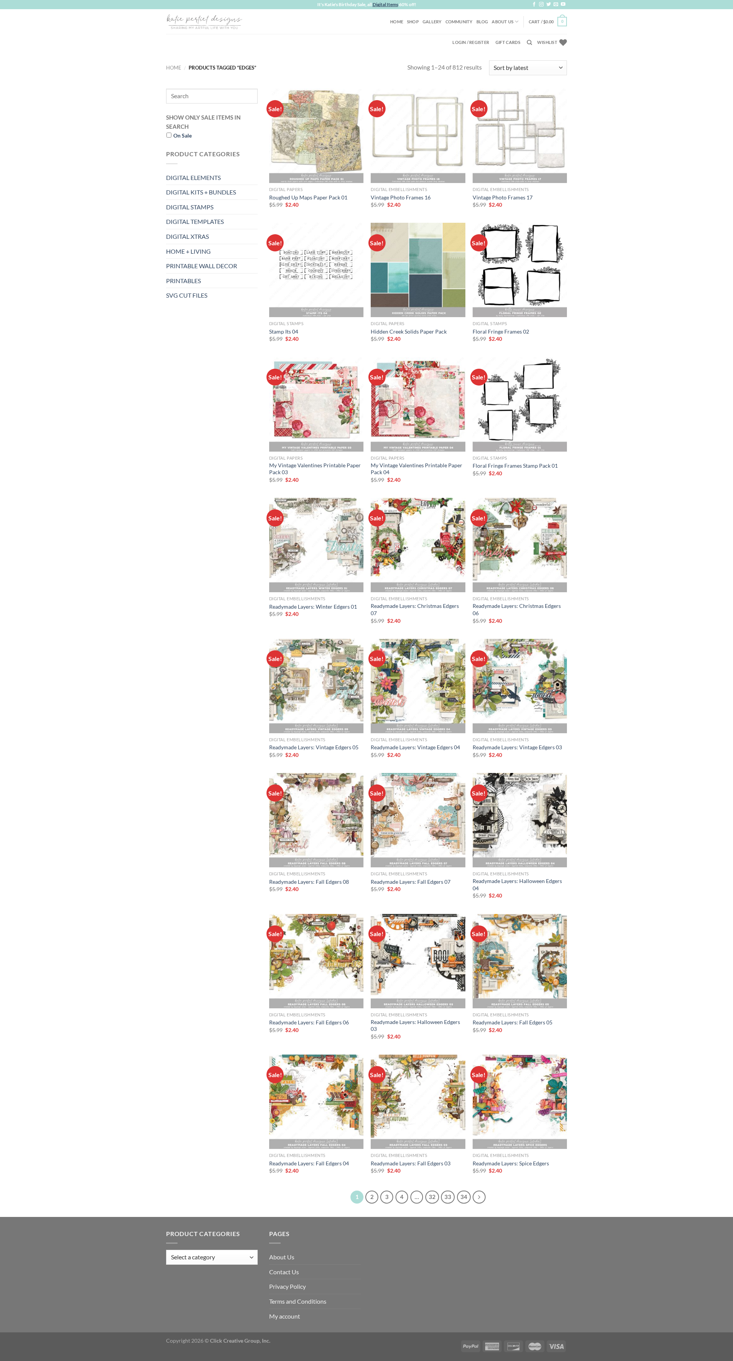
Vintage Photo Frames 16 (401, 197)
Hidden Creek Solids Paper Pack (409, 331)
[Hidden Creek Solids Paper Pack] (418, 270)
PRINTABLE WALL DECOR (201, 265)
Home (396, 21)
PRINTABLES (183, 280)
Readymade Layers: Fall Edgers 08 (309, 881)
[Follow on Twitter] (548, 4)
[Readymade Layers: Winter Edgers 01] (316, 545)
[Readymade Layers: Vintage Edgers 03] (520, 686)
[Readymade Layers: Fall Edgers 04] (316, 1102)
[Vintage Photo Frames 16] (418, 136)
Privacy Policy (287, 1286)
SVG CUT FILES (186, 295)
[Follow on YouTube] (563, 4)
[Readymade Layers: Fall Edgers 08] (316, 820)
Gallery (432, 21)
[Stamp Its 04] (316, 270)
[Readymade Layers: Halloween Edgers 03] (418, 961)
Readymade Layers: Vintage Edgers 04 (415, 747)
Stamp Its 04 (283, 331)
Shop (413, 21)
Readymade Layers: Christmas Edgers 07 (415, 609)
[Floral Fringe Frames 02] (520, 270)
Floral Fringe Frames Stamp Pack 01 (515, 465)
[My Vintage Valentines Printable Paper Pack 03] (316, 404)
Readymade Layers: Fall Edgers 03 (410, 1163)
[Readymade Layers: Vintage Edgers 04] (418, 686)
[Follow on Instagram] (541, 4)
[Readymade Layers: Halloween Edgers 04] (520, 820)
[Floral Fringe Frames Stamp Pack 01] (520, 404)
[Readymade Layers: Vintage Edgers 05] (316, 686)
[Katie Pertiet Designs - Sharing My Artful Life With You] (204, 21)
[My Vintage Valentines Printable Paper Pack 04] (418, 404)
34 (463, 1196)
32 (432, 1196)
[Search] (529, 42)
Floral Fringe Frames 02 (501, 331)
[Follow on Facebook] (534, 4)
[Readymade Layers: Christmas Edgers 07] (418, 545)
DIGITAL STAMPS (189, 207)
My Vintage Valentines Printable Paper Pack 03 (315, 469)
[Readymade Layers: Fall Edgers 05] (520, 961)
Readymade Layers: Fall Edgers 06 (309, 1022)
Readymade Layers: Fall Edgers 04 (309, 1163)
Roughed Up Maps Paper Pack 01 (308, 197)
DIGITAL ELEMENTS (193, 177)
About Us (502, 21)
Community (459, 21)
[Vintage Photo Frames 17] (520, 136)
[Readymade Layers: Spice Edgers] (520, 1102)
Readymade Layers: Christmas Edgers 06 (517, 609)
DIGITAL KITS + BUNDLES (201, 192)
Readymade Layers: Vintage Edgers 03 (517, 747)
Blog (482, 21)
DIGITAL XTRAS (187, 236)
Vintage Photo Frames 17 (503, 197)
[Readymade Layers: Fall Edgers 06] (316, 961)
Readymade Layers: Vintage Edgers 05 (313, 747)
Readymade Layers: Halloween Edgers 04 (517, 884)
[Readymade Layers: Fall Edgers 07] (418, 820)
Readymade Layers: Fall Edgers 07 (410, 881)
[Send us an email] (556, 4)
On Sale (182, 135)
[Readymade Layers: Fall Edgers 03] (418, 1102)
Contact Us (284, 1271)
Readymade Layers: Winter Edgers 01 (313, 606)
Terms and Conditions (297, 1301)
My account (284, 1316)
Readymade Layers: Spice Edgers (511, 1163)
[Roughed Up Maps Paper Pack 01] (316, 136)
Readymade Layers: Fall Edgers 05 (512, 1022)
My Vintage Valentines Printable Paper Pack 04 (416, 469)
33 (447, 1196)
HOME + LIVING (188, 251)
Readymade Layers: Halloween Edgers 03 (415, 1025)
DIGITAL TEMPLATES (195, 221)
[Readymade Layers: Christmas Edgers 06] (520, 545)
